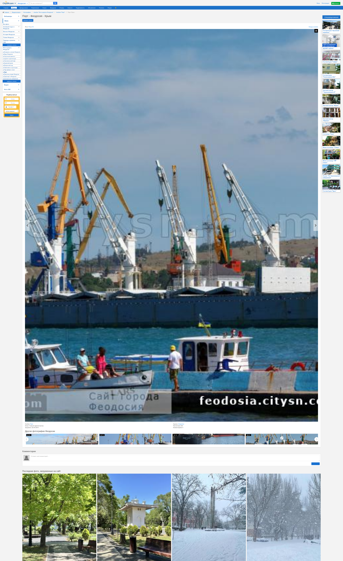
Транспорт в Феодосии (10, 76)
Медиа (14, 8)
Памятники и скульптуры (11, 67)
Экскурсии (53, 8)
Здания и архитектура (10, 58)
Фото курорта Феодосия (7, 48)
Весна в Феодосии (8, 31)
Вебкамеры (8, 16)
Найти (11, 115)
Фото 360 (7, 89)
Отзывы (61, 8)
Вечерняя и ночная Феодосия (12, 52)
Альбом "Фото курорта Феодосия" (43, 12)
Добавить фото (27, 20)
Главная (6, 8)
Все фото (6, 24)
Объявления (91, 8)
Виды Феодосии (8, 54)
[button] (316, 439)
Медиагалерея (16, 12)
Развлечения (35, 8)
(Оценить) (181, 424)
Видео (6, 85)
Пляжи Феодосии (8, 37)
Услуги (44, 8)
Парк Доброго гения (9, 70)
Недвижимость (80, 8)
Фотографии (27, 12)
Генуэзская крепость (9, 56)
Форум (110, 8)
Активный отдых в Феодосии (8, 27)
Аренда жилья (23, 8)
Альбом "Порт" (60, 12)
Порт (5, 72)
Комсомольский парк (9, 61)
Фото (6, 21)
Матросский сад (8, 65)
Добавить (336, 3)
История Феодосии (9, 34)
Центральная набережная (11, 79)
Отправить (315, 464)
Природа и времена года (9, 41)
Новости (70, 8)
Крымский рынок (8, 63)
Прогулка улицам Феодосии (11, 74)
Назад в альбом (313, 27)
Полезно (101, 8)
